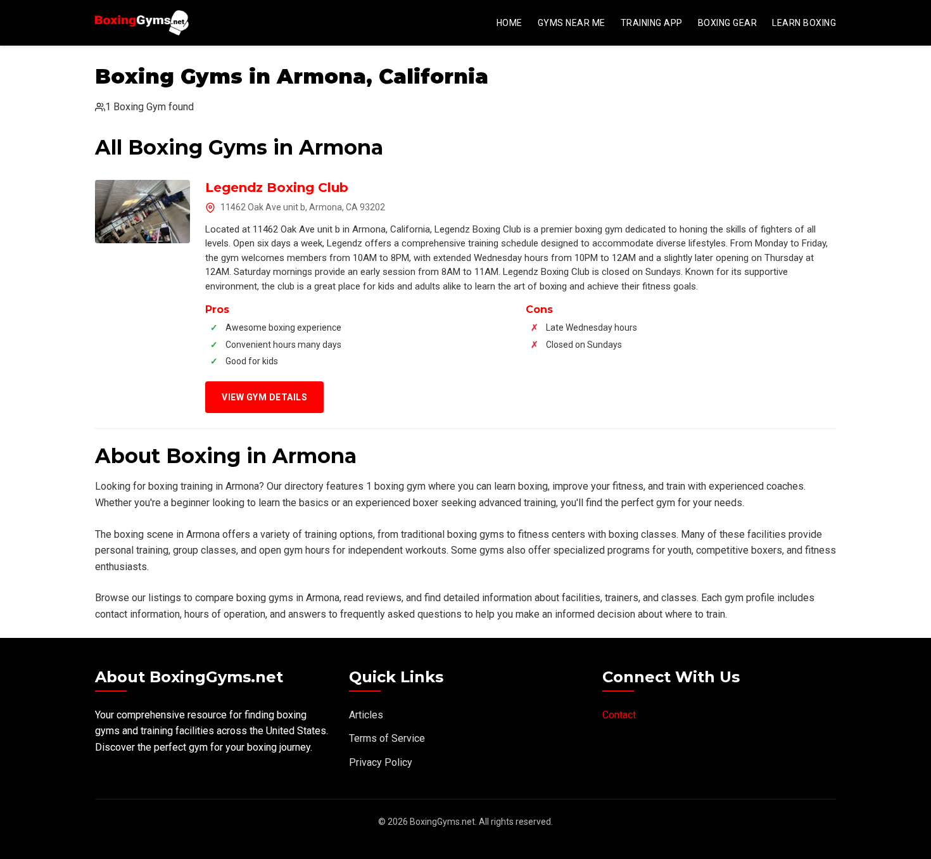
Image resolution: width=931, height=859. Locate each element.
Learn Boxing (804, 23)
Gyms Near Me (571, 23)
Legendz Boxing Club (276, 187)
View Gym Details (264, 397)
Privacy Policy (380, 762)
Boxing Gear (727, 23)
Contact (619, 715)
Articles (366, 715)
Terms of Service (387, 738)
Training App (652, 23)
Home (509, 23)
